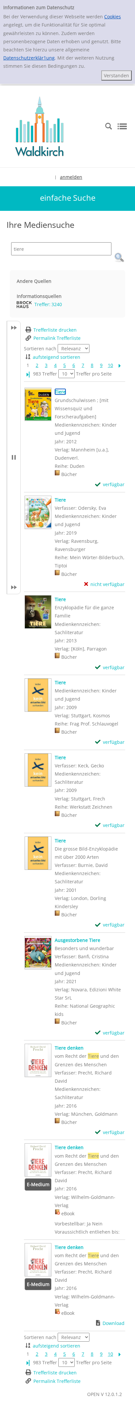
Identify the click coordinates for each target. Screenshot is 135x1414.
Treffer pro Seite (94, 374)
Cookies (112, 16)
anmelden (71, 177)
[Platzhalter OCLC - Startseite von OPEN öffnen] (39, 125)
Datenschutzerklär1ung (29, 58)
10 (110, 365)
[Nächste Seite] (120, 365)
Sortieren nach (40, 348)
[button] (119, 258)
